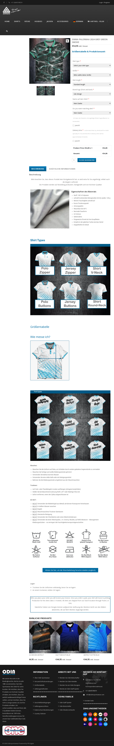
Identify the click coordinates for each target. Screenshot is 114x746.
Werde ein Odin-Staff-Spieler (69, 689)
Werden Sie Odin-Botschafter (69, 678)
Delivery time (91, 133)
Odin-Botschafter (65, 706)
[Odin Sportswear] (11, 10)
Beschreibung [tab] (37, 169)
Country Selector (40, 714)
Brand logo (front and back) (83, 90)
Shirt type (77, 61)
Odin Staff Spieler (65, 703)
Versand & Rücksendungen (43, 681)
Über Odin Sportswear (42, 678)
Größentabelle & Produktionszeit (88, 51)
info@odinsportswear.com (95, 695)
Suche (7, 30)
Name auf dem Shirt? (81, 99)
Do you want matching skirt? (84, 108)
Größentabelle (39, 685)
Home (7, 21)
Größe (75, 71)
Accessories (62, 21)
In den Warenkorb (87, 160)
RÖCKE (27, 21)
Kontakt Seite (89, 701)
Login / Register (104, 2)
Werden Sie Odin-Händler (68, 681)
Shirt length (77, 80)
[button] (67, 40)
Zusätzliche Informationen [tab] (62, 169)
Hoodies (38, 21)
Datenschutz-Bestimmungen (44, 710)
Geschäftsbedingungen (42, 703)
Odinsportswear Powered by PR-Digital (21, 743)
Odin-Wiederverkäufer (67, 710)
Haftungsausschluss (41, 706)
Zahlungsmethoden (41, 689)
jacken (50, 21)
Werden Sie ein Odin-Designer (69, 685)
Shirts (17, 21)
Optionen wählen (40, 660)
